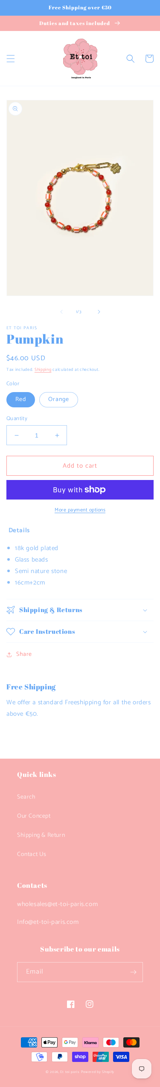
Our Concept (34, 816)
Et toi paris (69, 1072)
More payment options (80, 510)
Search (26, 797)
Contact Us (32, 854)
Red (20, 399)
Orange (58, 399)
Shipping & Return (41, 835)
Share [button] (24, 654)
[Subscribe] (133, 972)
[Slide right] (99, 311)
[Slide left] (61, 311)
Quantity (16, 419)
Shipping (43, 369)
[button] (10, 58)
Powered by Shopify (98, 1072)
